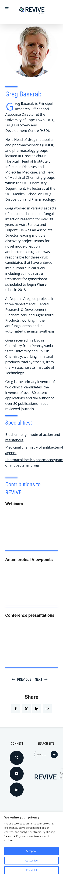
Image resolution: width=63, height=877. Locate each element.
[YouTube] (17, 774)
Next (38, 679)
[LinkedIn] (17, 789)
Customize (31, 860)
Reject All (31, 870)
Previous (24, 679)
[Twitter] (17, 758)
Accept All (31, 851)
